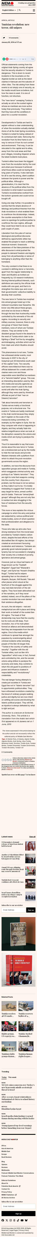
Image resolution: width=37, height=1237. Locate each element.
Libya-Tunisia (26, 741)
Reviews (5, 1167)
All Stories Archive (8, 1198)
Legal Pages (14, 1230)
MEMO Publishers (8, 1195)
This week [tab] (12, 1077)
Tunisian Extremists (13, 745)
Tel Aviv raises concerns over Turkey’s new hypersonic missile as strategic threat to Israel (18, 1087)
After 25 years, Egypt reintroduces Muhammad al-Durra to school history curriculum (18, 1099)
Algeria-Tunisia (29, 739)
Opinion (4, 1164)
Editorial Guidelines (9, 1180)
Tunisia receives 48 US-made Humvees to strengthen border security (8, 1015)
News (3, 1083)
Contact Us (6, 1189)
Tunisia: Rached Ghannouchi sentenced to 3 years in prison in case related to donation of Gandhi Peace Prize (25, 1035)
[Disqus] (18, 804)
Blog (3, 1161)
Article (11, 20)
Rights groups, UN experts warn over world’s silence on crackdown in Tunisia (9, 1035)
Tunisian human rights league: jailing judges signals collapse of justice (25, 1055)
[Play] (3, 59)
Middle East (6, 1151)
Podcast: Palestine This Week (12, 1176)
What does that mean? (13, 768)
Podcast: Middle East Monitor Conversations (18, 1173)
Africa (4, 20)
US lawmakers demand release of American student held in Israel (12, 844)
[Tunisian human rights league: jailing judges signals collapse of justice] (25, 1046)
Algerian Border (7, 741)
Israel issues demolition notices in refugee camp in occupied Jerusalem (12, 895)
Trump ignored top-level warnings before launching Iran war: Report (17, 1126)
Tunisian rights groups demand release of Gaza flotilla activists (8, 1055)
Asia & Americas (7, 1148)
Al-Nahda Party (11, 739)
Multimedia (6, 1170)
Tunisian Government (28, 745)
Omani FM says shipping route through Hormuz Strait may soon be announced (13, 869)
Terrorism (16, 743)
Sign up (31, 910)
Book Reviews (7, 1157)
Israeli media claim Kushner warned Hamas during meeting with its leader (18, 1117)
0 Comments (13, 38)
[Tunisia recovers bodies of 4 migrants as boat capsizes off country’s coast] (25, 1006)
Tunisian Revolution (8, 747)
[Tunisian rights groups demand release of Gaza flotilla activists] (9, 1046)
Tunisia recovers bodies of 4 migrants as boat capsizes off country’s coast (25, 1015)
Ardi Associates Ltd (8, 1235)
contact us (9, 769)
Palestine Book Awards (10, 1186)
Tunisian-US (19, 747)
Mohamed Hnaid (7, 743)
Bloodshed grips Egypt (11, 1109)
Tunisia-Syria (25, 743)
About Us (5, 1183)
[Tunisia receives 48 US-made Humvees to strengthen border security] (9, 1006)
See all (32, 837)
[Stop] (7, 59)
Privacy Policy (7, 1192)
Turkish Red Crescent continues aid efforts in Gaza (12, 881)
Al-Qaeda (20, 739)
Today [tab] (4, 1077)
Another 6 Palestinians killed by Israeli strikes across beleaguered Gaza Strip (13, 857)
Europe (4, 1154)
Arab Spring (17, 741)
